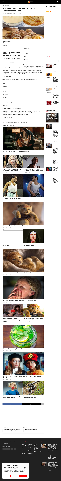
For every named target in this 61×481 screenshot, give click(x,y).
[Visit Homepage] (30, 2)
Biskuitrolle (24, 445)
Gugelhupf (30, 444)
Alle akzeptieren (23, 476)
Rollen (35, 444)
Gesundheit (7, 5)
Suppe (35, 449)
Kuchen (29, 447)
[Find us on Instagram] (9, 449)
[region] (15, 471)
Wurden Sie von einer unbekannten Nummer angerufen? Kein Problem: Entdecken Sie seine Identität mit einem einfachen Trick (55, 79)
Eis (22, 450)
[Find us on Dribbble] (15, 449)
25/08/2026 (55, 141)
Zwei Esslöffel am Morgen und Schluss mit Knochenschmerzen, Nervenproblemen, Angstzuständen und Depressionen (57, 93)
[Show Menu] (3, 2)
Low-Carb (30, 448)
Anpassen (7, 476)
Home (3, 5)
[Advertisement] (23, 415)
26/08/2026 (49, 121)
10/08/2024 (4, 13)
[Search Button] (57, 2)
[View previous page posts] (11, 63)
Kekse (29, 445)
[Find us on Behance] (12, 449)
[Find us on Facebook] (4, 449)
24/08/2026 (55, 184)
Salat (35, 445)
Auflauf (23, 444)
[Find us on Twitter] (6, 449)
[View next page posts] (13, 63)
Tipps (35, 451)
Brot (22, 447)
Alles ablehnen (14, 476)
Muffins (29, 450)
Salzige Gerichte (36, 448)
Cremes (23, 448)
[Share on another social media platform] (42, 404)
